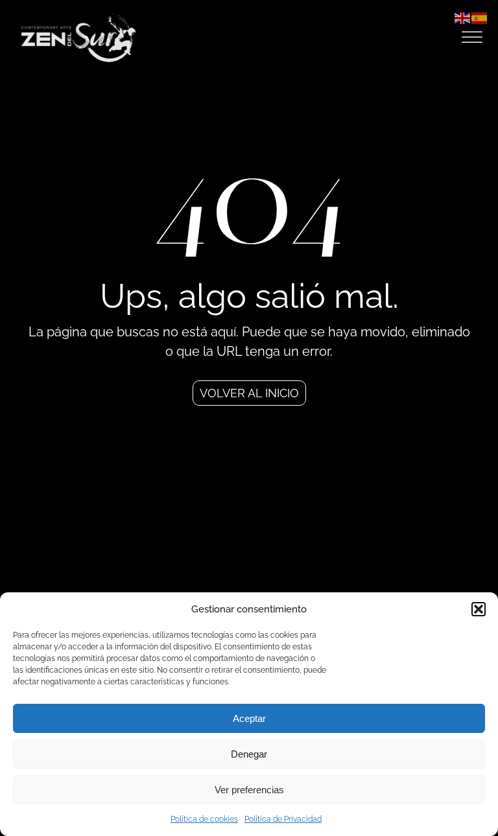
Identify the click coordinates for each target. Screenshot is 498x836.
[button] (478, 609)
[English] (463, 17)
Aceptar (249, 718)
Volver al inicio (249, 393)
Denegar (249, 754)
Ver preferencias (249, 789)
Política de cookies (204, 819)
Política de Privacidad (283, 819)
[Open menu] (472, 37)
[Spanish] (479, 17)
